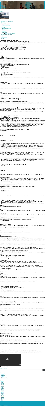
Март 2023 (2, 400)
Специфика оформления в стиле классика (6, 28)
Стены (3, 35)
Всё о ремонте (2, 374)
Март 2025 (2, 387)
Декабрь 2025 (2, 383)
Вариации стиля (4, 29)
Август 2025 (2, 385)
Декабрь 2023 (2, 395)
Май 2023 (2, 399)
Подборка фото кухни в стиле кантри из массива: (10, 33)
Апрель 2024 (2, 393)
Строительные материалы (4, 378)
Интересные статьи (3, 375)
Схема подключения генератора (3, 368)
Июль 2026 (2, 381)
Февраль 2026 (2, 382)
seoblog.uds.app (24, 406)
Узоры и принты (4, 31)
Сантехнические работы (3, 7)
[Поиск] (44, 370)
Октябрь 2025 (2, 384)
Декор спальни (2, 38)
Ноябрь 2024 (2, 389)
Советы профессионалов (3, 377)
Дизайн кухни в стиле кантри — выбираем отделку (6, 34)
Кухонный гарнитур (4, 32)
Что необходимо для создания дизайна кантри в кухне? (7, 21)
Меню (0, 4)
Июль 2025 (2, 386)
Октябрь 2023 (2, 396)
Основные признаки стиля (4, 37)
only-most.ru (22, 406)
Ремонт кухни (2, 6)
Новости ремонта (3, 8)
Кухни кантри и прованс (3, 22)
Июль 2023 (2, 398)
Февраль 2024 (2, 394)
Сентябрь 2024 (2, 390)
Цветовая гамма (4, 30)
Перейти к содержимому (2, 0)
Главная (2, 5)
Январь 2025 (2, 388)
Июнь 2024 (2, 392)
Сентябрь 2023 (2, 397)
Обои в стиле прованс (3, 23)
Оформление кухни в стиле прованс (6, 25)
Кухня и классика (3, 27)
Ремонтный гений (4, 1)
